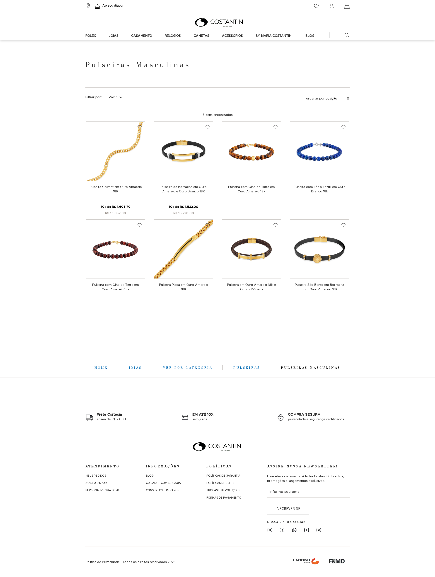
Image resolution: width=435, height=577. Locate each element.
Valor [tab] (113, 97)
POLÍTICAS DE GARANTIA (223, 476)
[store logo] (217, 22)
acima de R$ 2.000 (111, 416)
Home (102, 368)
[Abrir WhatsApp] (423, 565)
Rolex (90, 36)
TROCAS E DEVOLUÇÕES (223, 490)
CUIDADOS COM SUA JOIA (163, 483)
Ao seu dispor (113, 5)
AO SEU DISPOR (96, 483)
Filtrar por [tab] (93, 97)
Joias (113, 36)
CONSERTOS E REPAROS (162, 490)
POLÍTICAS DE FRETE (220, 483)
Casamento (141, 36)
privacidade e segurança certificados (316, 416)
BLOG (150, 476)
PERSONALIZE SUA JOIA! (102, 490)
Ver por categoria (189, 368)
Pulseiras (247, 368)
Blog (309, 36)
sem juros (202, 416)
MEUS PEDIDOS (95, 476)
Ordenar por (315, 98)
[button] (139, 127)
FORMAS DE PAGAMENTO (223, 497)
